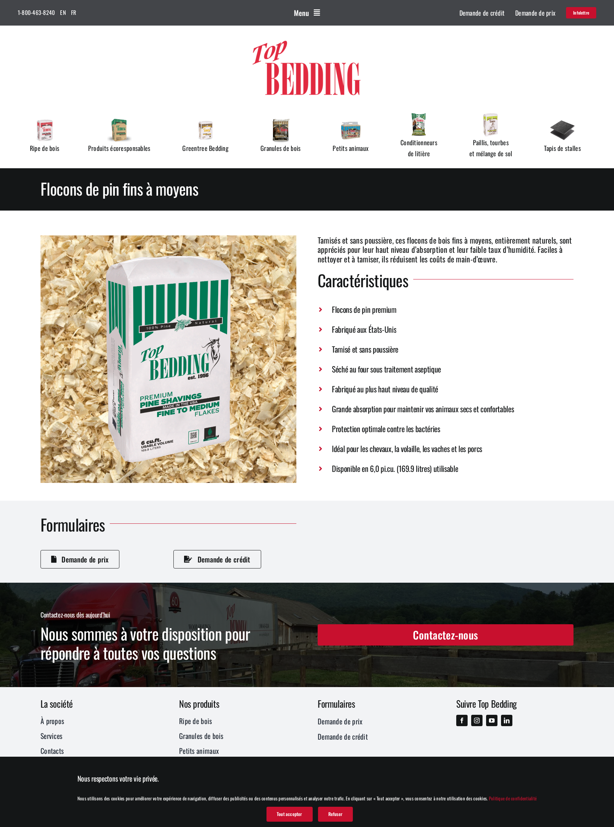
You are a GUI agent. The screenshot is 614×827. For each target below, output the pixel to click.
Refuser (335, 813)
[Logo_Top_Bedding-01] (307, 39)
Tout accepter (289, 813)
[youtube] (491, 720)
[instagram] (477, 720)
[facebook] (462, 720)
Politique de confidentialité (513, 798)
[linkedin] (506, 720)
